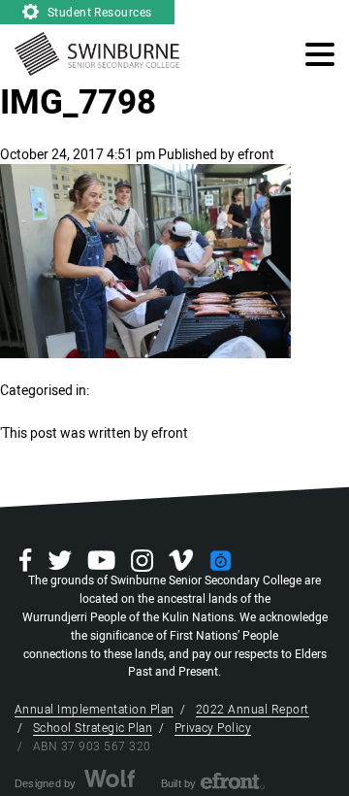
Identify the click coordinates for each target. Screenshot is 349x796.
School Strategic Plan (92, 728)
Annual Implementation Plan (94, 709)
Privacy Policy (213, 728)
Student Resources (98, 12)
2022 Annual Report (252, 709)
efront (256, 155)
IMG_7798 (78, 103)
